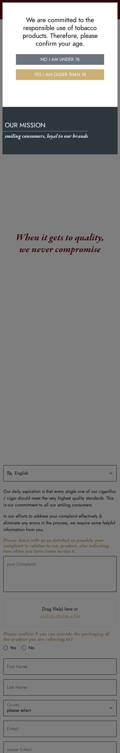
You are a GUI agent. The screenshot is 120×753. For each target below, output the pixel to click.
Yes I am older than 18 (60, 74)
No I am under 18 (60, 59)
